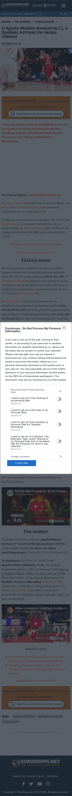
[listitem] (36, 390)
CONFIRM (21, 463)
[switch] (58, 399)
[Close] (65, 328)
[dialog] (36, 398)
